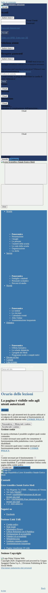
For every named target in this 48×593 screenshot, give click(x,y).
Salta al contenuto (8, 2)
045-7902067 (15, 492)
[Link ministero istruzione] (13, 4)
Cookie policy (12, 524)
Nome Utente (32, 20)
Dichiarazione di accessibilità (18, 534)
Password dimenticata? (10, 28)
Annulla (5, 159)
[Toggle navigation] (22, 194)
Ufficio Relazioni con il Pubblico (20, 531)
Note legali (11, 527)
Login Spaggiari (25, 71)
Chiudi (4, 89)
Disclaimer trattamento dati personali (16, 568)
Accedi (4, 7)
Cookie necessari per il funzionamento (17, 458)
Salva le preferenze (21, 468)
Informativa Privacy (14, 529)
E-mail (29, 61)
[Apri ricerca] (26, 173)
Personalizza (7, 424)
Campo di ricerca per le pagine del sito (17, 367)
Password (30, 23)
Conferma (14, 159)
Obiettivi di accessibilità (16, 536)
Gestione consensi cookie (17, 541)
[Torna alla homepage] (24, 162)
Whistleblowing (13, 539)
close (4, 207)
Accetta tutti (10, 427)
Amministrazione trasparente (18, 543)
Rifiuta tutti (23, 424)
